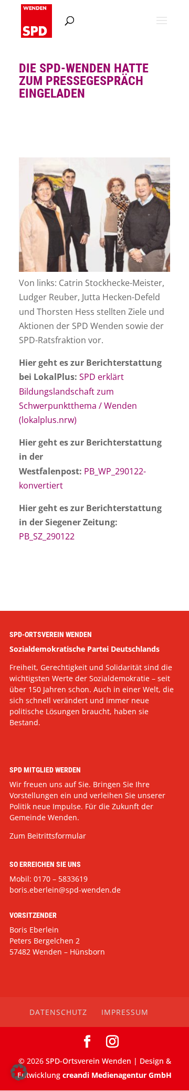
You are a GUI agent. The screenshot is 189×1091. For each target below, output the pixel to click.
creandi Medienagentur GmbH (117, 1075)
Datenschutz (58, 1012)
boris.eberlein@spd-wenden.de (65, 890)
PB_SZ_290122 (47, 536)
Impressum (125, 1012)
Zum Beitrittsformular (47, 836)
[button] (19, 1072)
